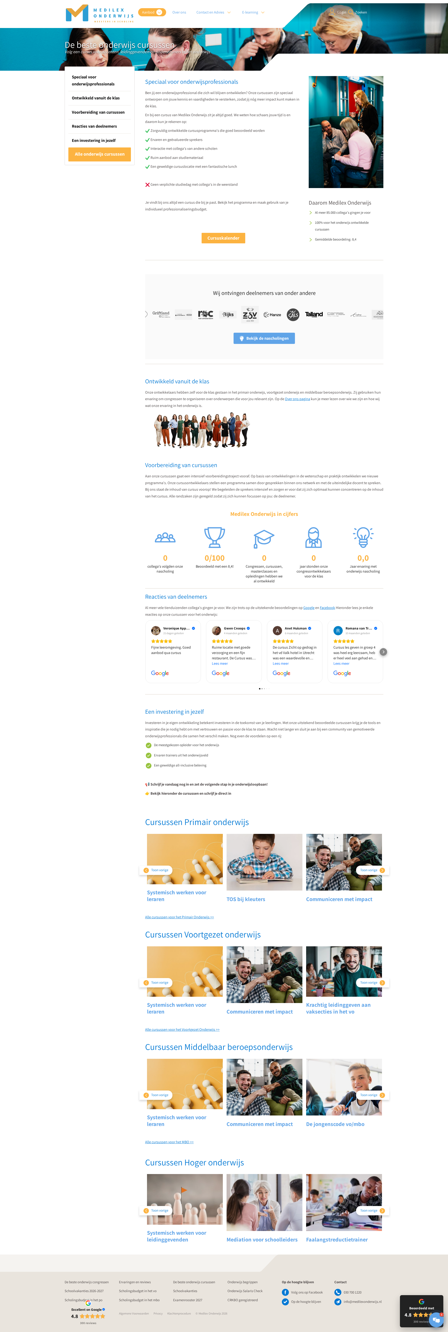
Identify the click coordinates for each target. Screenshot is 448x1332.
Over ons (179, 12)
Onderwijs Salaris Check (245, 1291)
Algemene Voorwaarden (134, 1313)
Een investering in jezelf (94, 140)
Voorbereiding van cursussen (98, 112)
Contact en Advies (210, 12)
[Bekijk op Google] (156, 630)
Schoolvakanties (185, 1291)
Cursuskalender (223, 238)
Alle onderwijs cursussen (100, 154)
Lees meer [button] (220, 663)
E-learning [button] (250, 12)
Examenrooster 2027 (187, 1300)
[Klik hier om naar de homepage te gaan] (99, 13)
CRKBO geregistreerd (243, 1300)
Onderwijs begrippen (243, 1282)
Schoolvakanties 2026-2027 (84, 1291)
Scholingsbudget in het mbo (139, 1300)
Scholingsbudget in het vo (138, 1291)
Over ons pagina (297, 398)
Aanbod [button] (148, 12)
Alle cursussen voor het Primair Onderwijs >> (179, 917)
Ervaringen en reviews (135, 1282)
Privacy (158, 1313)
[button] (145, 652)
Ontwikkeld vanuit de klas (96, 98)
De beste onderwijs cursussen (194, 1282)
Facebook (327, 607)
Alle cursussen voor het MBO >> (169, 1142)
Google (309, 607)
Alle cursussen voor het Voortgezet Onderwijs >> (182, 1029)
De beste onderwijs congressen (87, 1282)
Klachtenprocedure (179, 1313)
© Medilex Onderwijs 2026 (211, 1313)
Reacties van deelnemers (94, 126)
